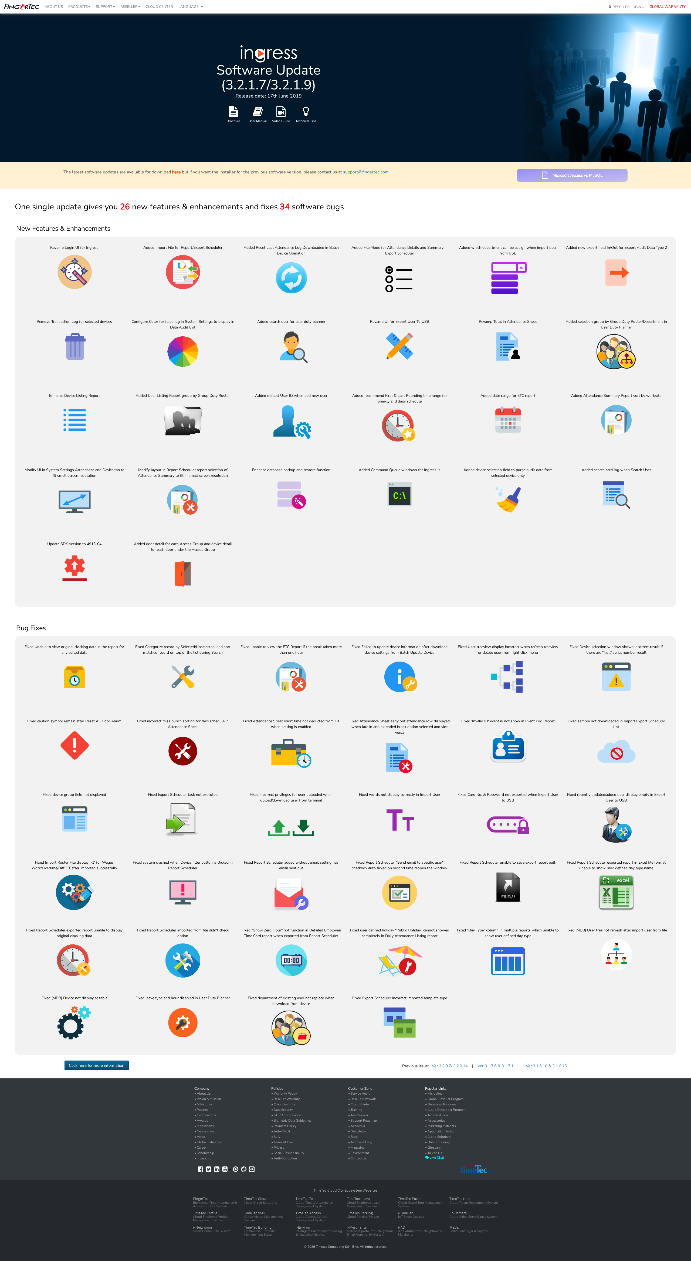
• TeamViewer (358, 1115)
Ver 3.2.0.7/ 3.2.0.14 (450, 1066)
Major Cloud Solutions (260, 1202)
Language (189, 6)
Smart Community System (211, 1231)
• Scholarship (204, 1153)
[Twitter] (208, 1169)
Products (78, 6)
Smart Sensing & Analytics (468, 1231)
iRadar (454, 1227)
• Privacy (277, 1147)
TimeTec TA (304, 1198)
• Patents (201, 1110)
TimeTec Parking (360, 1213)
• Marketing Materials (440, 1126)
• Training (355, 1110)
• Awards (201, 1120)
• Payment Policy (283, 1126)
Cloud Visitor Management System (263, 1218)
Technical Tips (306, 121)
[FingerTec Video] (235, 1169)
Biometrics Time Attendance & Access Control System (215, 1204)
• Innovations (204, 1126)
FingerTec (201, 1198)
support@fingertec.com (366, 172)
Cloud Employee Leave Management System (363, 1204)
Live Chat (436, 1157)
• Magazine (356, 1147)
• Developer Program (440, 1104)
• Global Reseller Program (444, 1099)
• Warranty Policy (284, 1093)
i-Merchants (357, 1227)
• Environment (358, 1153)
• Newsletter (357, 1131)
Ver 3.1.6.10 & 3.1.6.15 (546, 1066)
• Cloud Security (283, 1104)
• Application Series (439, 1131)
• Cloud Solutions (438, 1137)
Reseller (129, 6)
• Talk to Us (433, 1153)
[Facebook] (200, 1169)
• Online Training (437, 1142)
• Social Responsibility (287, 1153)
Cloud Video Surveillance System (473, 1217)
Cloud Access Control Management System (312, 1218)
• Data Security (282, 1110)
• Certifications (205, 1115)
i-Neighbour (202, 1227)
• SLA (275, 1137)
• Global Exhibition (208, 1142)
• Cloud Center (359, 1104)
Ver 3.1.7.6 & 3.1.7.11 (496, 1066)
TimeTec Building (258, 1227)
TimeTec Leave (358, 1198)
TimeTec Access (308, 1213)
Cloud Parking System (363, 1217)
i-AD (401, 1227)
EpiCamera (458, 1213)
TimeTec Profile (205, 1213)
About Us (54, 6)
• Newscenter (204, 1131)
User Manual (258, 121)
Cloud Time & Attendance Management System (314, 1204)
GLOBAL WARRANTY (667, 6)
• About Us (202, 1093)
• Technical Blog (360, 1142)
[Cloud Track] (244, 1169)
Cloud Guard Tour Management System (420, 1204)
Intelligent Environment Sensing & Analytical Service (319, 1233)
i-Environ (303, 1227)
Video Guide (281, 121)
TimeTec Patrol (410, 1198)
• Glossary (433, 1147)
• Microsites (433, 1093)
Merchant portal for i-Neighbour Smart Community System (370, 1233)
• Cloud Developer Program (445, 1110)
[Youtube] (225, 1169)
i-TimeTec (405, 1213)
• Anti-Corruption (284, 1158)
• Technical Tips (436, 1115)
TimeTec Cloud (255, 1198)
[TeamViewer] (252, 1169)
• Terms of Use (282, 1142)
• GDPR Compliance (286, 1115)
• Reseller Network (362, 1099)
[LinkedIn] (216, 1169)
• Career (200, 1147)
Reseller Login (626, 7)
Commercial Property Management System (259, 1233)
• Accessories (435, 1120)
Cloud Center (159, 6)
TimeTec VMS (254, 1213)
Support (104, 6)
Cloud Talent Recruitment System (473, 1202)
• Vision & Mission (207, 1099)
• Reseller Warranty (285, 1099)
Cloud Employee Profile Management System (210, 1218)
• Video (199, 1137)
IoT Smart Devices (411, 1217)
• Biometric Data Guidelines (291, 1120)
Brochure (233, 121)
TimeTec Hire (459, 1198)
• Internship (202, 1158)
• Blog (353, 1137)
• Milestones (203, 1104)
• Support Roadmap (362, 1120)
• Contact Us (357, 1158)
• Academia (356, 1126)
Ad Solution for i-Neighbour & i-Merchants (421, 1233)
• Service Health (359, 1093)
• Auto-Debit (280, 1131)
